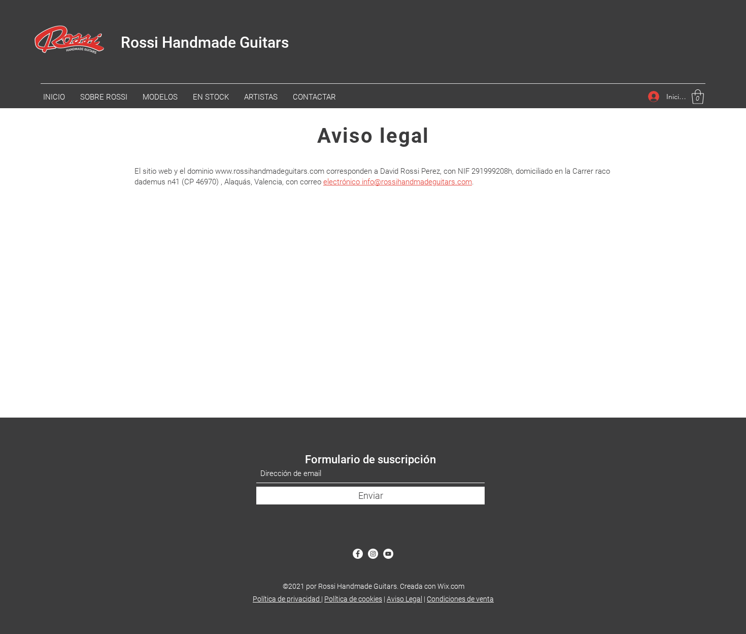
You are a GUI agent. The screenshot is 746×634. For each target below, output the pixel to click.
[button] (698, 96)
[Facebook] (358, 554)
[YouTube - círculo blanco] (388, 554)
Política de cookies (353, 599)
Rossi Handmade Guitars (205, 42)
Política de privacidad (287, 599)
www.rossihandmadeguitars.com (269, 171)
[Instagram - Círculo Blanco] (373, 554)
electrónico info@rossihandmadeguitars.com (397, 181)
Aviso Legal (404, 599)
